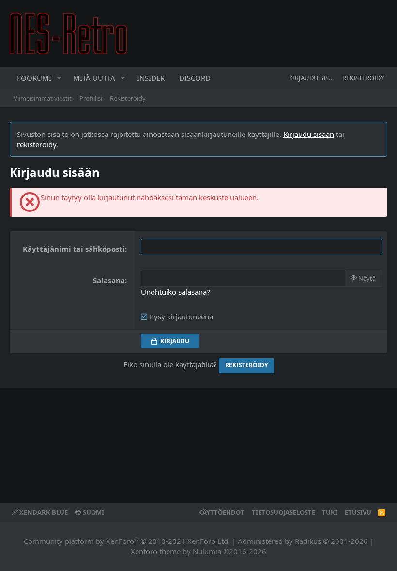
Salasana (109, 280)
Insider (151, 78)
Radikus (308, 541)
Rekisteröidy (128, 98)
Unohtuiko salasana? (175, 292)
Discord (195, 78)
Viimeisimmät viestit (43, 98)
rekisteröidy (36, 144)
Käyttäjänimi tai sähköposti (74, 249)
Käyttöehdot (221, 512)
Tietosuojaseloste (283, 512)
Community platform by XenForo (127, 541)
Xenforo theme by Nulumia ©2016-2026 (198, 551)
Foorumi (34, 78)
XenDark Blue (43, 512)
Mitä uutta (94, 78)
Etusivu (358, 512)
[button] (59, 78)
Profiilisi (90, 98)
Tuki (329, 512)
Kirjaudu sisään (308, 134)
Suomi (92, 512)
